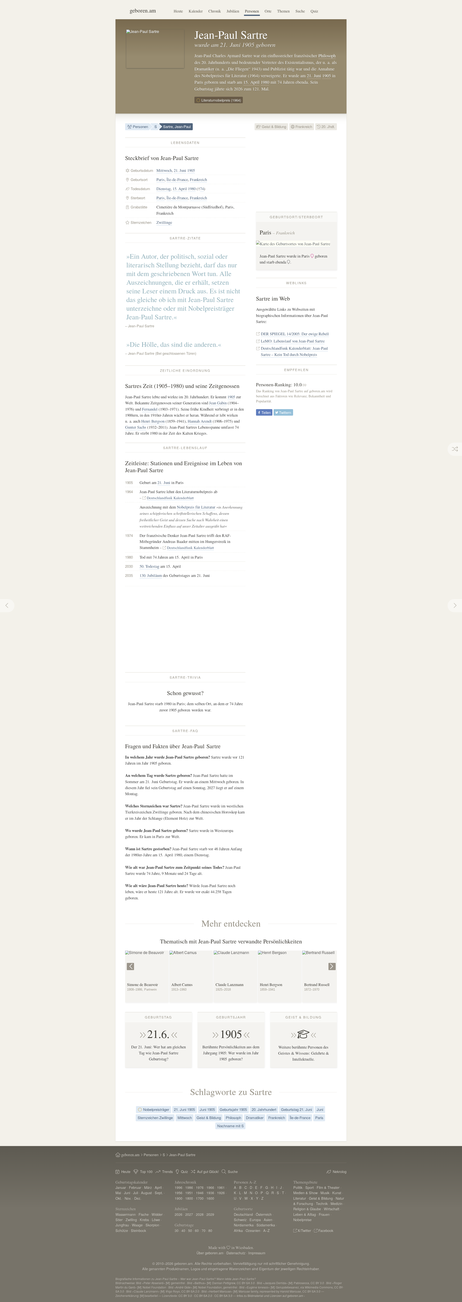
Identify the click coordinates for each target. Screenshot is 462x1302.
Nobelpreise (302, 1219)
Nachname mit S (230, 1125)
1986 (189, 1187)
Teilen (266, 412)
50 (190, 1230)
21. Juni (314, 75)
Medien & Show (305, 1192)
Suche (300, 10)
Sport (309, 1187)
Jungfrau (122, 1224)
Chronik (214, 10)
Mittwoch (164, 170)
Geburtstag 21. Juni (296, 1109)
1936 (210, 1192)
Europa (255, 1219)
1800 (189, 1198)
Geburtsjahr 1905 (233, 1109)
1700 (200, 1198)
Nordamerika (244, 1224)
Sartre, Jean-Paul (177, 126)
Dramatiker (204, 69)
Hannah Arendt (200, 421)
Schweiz (240, 1219)
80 (210, 1230)
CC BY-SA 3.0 (223, 1296)
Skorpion (152, 1224)
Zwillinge (164, 222)
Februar (135, 1187)
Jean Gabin (218, 403)
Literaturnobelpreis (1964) (220, 100)
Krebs (144, 1219)
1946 (200, 1192)
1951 (189, 1192)
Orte (268, 10)
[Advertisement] (185, 629)
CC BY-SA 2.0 (203, 1296)
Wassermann (126, 1214)
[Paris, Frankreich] (293, 244)
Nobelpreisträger (155, 1109)
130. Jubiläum (151, 575)
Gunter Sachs (135, 427)
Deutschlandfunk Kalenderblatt (170, 497)
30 (177, 1230)
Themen (283, 10)
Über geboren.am (210, 1252)
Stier (119, 1219)
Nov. (128, 1198)
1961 (221, 1187)
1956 (178, 1192)
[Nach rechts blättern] (332, 963)
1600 (210, 1198)
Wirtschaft (331, 1208)
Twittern (284, 412)
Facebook (325, 1230)
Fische (144, 1214)
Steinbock (138, 1230)
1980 (265, 82)
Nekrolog (339, 1171)
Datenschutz (235, 1252)
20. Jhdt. (328, 126)
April (158, 1187)
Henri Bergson (153, 421)
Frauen (324, 1214)
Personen (252, 10)
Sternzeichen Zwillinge (155, 1117)
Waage (137, 1224)
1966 (210, 1187)
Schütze (122, 1230)
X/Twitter (304, 1230)
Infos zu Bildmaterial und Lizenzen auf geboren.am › (271, 1296)
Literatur (299, 1198)
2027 (189, 1214)
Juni (320, 1109)
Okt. (119, 1198)
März (148, 1187)
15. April (251, 82)
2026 (178, 1214)
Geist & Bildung (273, 126)
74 (202, 188)
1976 (200, 1187)
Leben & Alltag (304, 1214)
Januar (121, 1187)
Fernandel (150, 409)
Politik (297, 1187)
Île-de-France (177, 179)
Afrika (238, 1230)
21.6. (158, 1033)
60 (197, 1230)
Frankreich (303, 126)
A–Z (266, 1230)
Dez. (137, 1198)
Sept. (159, 1192)
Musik (325, 1192)
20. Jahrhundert (264, 1109)
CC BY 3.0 (185, 1296)
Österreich (264, 1214)
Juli (135, 1192)
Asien (268, 1219)
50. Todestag (149, 566)
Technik (322, 1203)
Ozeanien (253, 1230)
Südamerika (266, 1224)
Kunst (336, 1192)
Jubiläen (233, 10)
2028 (200, 1214)
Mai (118, 1192)
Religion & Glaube (307, 1208)
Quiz (314, 10)
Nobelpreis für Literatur (196, 507)
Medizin (336, 1203)
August (146, 1192)
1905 (326, 75)
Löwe (156, 1219)
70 (203, 1230)
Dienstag (163, 188)
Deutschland (243, 1214)
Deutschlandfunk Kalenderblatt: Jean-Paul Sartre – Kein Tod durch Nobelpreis (294, 351)
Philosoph (327, 55)
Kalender (196, 10)
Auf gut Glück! (208, 1171)
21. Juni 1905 (184, 1109)
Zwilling (131, 1219)
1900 (178, 1198)
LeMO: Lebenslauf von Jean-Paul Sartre (293, 341)
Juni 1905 (207, 1109)
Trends (167, 1171)
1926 (221, 1192)
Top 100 (146, 1171)
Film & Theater (328, 1187)
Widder (157, 1214)
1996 (178, 1187)
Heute (178, 10)
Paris (160, 179)
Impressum (256, 1252)
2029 (210, 1214)
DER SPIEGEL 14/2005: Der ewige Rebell (295, 333)
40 (183, 1230)
